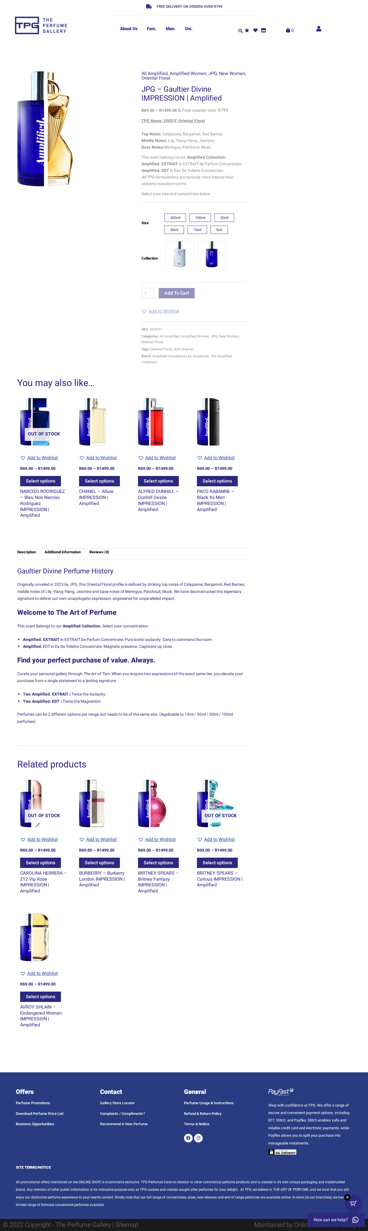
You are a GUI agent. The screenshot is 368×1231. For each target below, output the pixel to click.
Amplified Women (188, 73)
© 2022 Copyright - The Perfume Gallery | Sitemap (70, 1224)
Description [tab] (26, 552)
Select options (40, 481)
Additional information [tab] (63, 552)
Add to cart (176, 293)
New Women (232, 73)
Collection (149, 258)
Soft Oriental (183, 349)
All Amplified (154, 73)
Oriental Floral (155, 78)
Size (145, 223)
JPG (212, 73)
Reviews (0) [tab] (99, 552)
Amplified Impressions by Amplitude (180, 356)
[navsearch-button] (240, 30)
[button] (160, 311)
